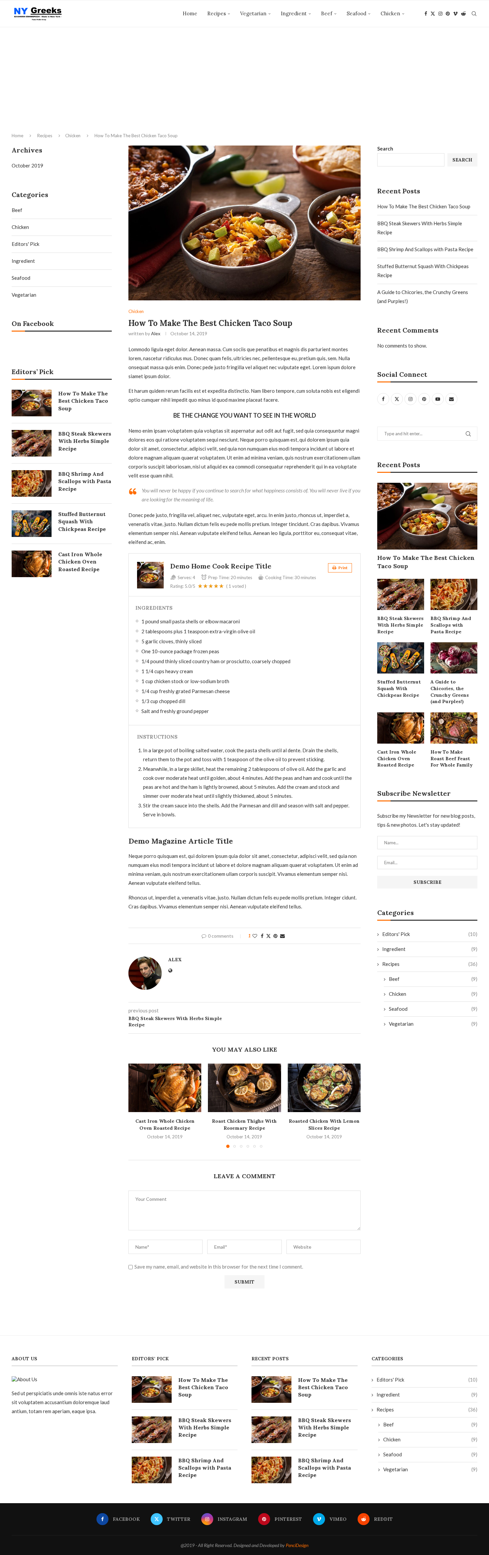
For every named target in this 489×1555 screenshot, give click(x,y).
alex (155, 333)
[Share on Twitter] (268, 936)
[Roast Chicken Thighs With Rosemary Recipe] (244, 1088)
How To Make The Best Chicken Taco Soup (423, 206)
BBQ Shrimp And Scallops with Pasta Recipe (425, 249)
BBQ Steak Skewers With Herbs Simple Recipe (400, 624)
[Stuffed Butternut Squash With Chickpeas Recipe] (400, 658)
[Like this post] (254, 936)
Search (385, 149)
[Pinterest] (448, 13)
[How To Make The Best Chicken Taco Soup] (427, 516)
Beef (326, 13)
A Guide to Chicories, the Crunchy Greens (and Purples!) (449, 691)
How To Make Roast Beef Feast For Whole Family (451, 758)
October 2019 (27, 165)
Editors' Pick (429, 934)
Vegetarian (253, 13)
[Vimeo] (455, 13)
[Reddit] (463, 13)
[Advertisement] (244, 93)
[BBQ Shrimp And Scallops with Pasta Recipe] (453, 594)
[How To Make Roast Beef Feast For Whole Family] (453, 728)
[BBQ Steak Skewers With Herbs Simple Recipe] (400, 594)
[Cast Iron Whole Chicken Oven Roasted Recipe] (164, 1088)
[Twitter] (432, 13)
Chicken (390, 13)
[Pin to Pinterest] (275, 936)
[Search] (474, 13)
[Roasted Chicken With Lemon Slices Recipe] (324, 1088)
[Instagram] (440, 13)
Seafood (356, 13)
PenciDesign (297, 1545)
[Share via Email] (282, 936)
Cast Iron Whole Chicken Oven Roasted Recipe (396, 758)
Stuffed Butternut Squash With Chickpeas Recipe (399, 688)
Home (190, 13)
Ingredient (294, 13)
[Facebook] (425, 13)
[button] (137, 1105)
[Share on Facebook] (262, 936)
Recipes (216, 13)
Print (343, 567)
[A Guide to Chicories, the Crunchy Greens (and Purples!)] (453, 658)
